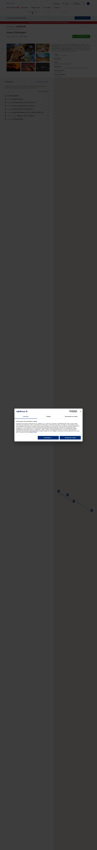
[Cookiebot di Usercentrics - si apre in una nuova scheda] (70, 411)
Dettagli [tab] (48, 416)
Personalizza (47, 437)
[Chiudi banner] (80, 411)
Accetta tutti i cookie (70, 437)
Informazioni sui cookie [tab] (71, 416)
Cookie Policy (33, 432)
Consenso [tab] (25, 416)
